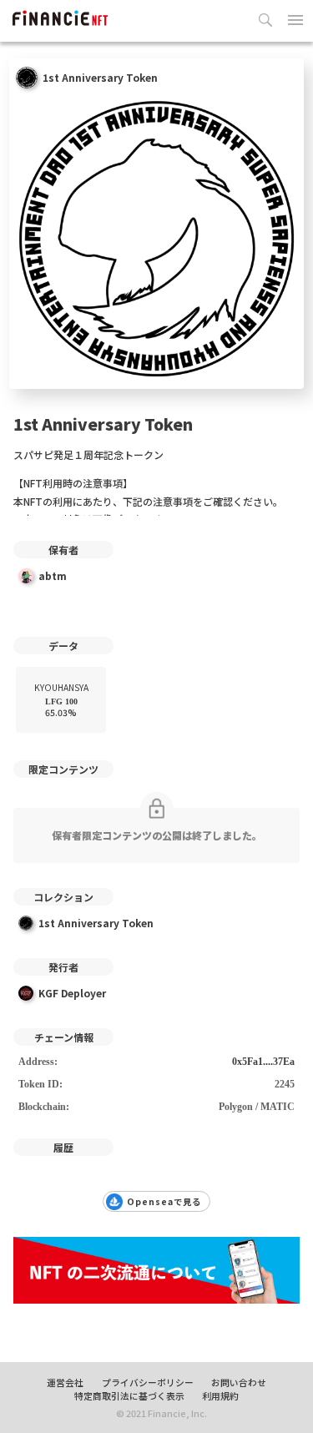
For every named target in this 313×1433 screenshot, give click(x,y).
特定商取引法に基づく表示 (129, 1395)
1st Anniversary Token (96, 923)
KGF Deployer (72, 993)
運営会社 (65, 1382)
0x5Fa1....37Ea (263, 1061)
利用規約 (220, 1395)
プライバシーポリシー (148, 1382)
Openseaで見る (164, 1201)
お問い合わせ (238, 1382)
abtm (52, 575)
